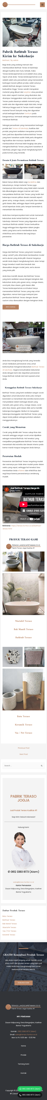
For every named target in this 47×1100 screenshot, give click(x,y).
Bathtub (6, 60)
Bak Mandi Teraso (23, 629)
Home (23, 1046)
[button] (23, 983)
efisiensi (21, 470)
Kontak (23, 1073)
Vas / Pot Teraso (23, 733)
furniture (28, 113)
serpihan (27, 92)
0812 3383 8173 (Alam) (31, 1089)
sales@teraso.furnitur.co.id (23, 882)
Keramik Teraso (23, 725)
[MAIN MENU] (42, 4)
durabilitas (32, 182)
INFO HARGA (10, 307)
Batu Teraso (23, 716)
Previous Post (24, 748)
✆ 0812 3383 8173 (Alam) (23, 871)
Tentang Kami (23, 1064)
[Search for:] (23, 766)
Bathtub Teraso (23, 637)
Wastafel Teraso (23, 621)
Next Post (24, 754)
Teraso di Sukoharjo (20, 128)
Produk (23, 1055)
